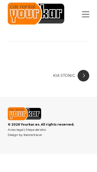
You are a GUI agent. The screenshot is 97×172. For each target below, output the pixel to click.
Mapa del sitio (36, 130)
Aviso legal (16, 130)
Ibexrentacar (33, 135)
